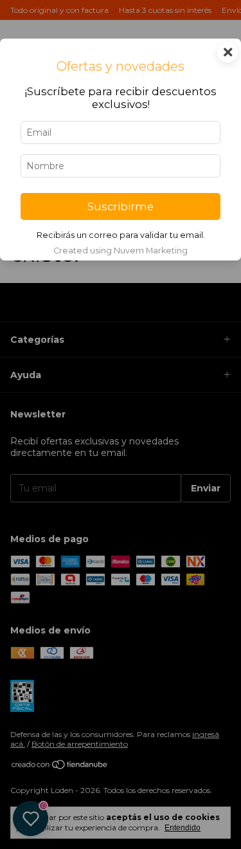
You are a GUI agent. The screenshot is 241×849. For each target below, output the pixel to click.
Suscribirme (120, 206)
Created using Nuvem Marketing (120, 250)
